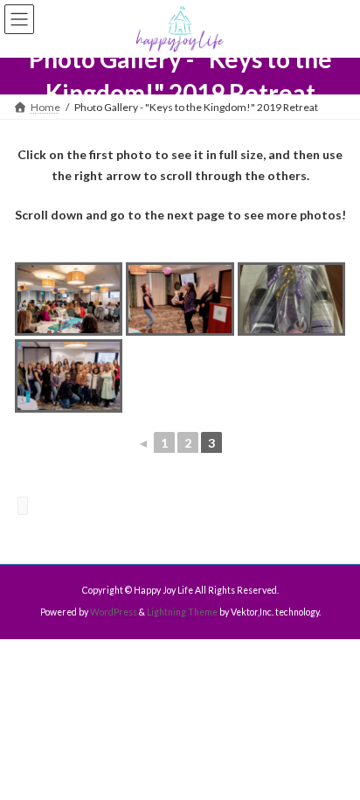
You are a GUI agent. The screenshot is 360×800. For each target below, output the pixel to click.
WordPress (113, 612)
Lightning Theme (182, 612)
